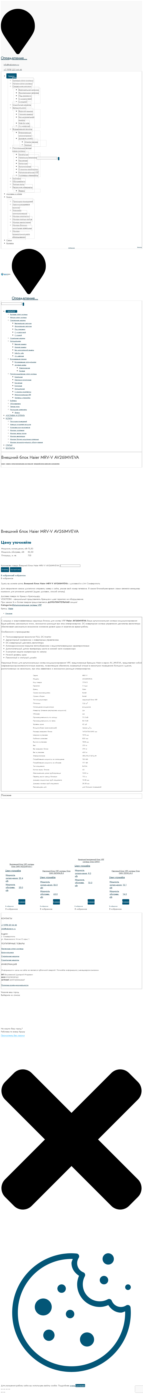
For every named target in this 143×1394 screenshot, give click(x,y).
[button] (13, 575)
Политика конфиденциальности (14, 985)
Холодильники (7, 952)
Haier (10, 608)
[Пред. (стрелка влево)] (2, 1392)
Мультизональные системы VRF (27, 605)
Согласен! (80, 1385)
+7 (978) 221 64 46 (9, 925)
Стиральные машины (10, 956)
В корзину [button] (21, 902)
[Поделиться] (7, 1389)
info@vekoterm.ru (8, 928)
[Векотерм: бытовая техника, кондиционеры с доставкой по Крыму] (9, 4)
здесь (72, 1385)
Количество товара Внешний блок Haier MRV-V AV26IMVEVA (30, 565)
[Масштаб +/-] (2, 1389)
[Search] (58, 158)
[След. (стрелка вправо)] (4, 1392)
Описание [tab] (8, 613)
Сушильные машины (10, 960)
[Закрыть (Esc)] (9, 1389)
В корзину (5, 569)
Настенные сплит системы (12, 948)
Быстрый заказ (16, 569)
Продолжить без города (13, 1035)
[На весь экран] (4, 1389)
